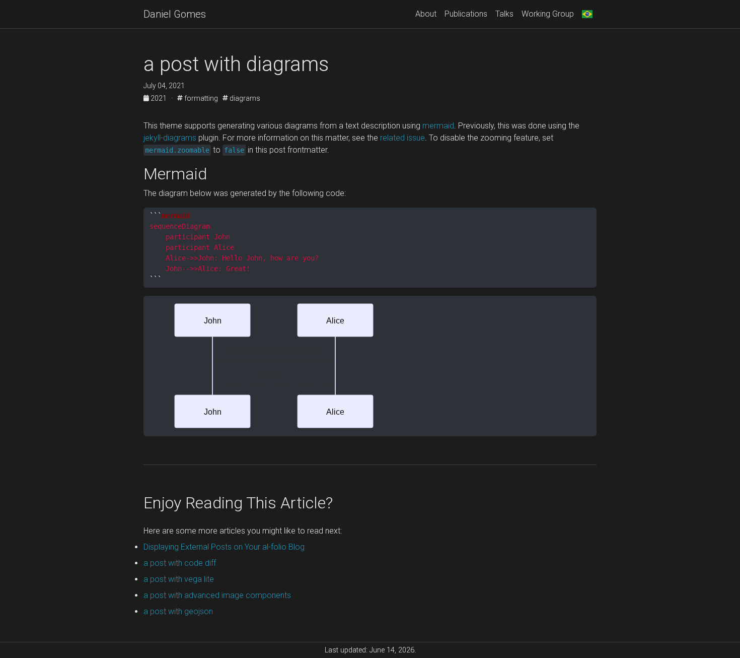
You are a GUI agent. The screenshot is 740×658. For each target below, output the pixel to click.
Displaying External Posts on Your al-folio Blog (224, 547)
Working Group (548, 14)
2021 (158, 98)
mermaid (438, 125)
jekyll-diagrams (169, 138)
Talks (504, 14)
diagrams (244, 98)
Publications (466, 14)
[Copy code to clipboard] (589, 216)
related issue (402, 138)
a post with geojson (178, 611)
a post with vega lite (178, 579)
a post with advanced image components (217, 595)
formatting (200, 98)
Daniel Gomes (174, 14)
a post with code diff (179, 563)
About (425, 14)
